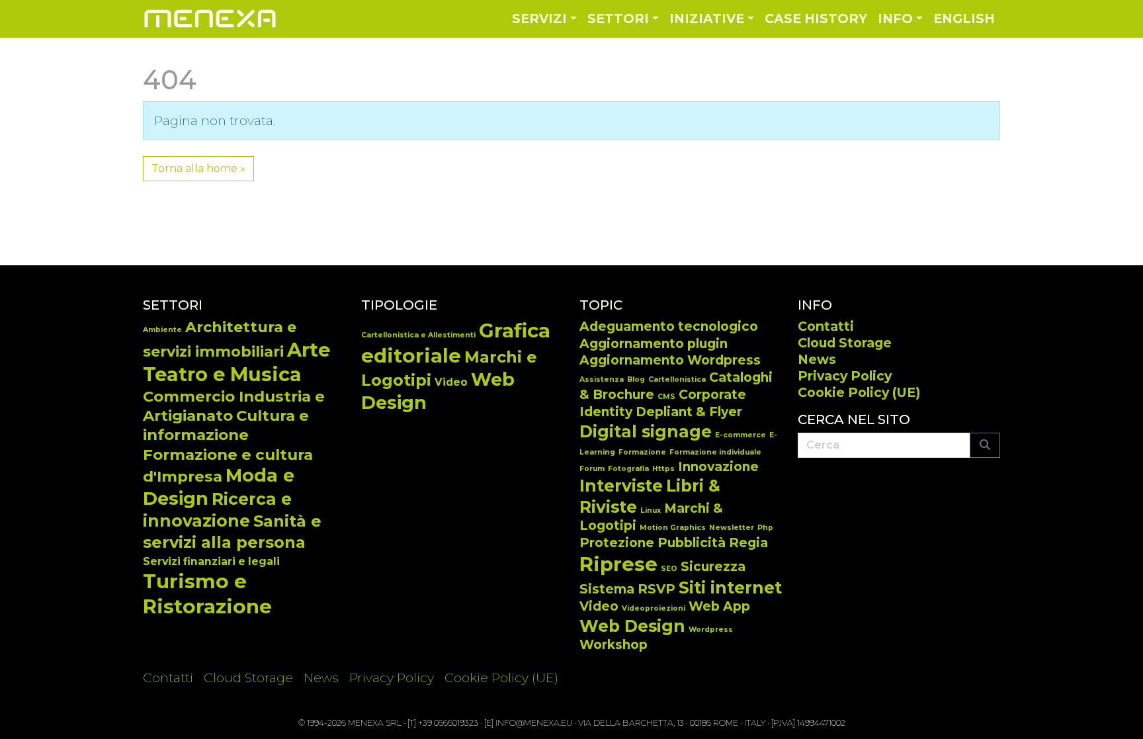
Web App (719, 606)
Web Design (632, 626)
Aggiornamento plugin (653, 343)
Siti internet (730, 587)
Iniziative (706, 18)
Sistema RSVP (627, 589)
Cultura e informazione (226, 425)
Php (765, 527)
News (817, 359)
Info (895, 18)
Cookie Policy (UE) (859, 392)
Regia (748, 542)
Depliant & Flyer (689, 411)
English (964, 18)
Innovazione (718, 466)
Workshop (613, 644)
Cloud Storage (845, 343)
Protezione (616, 542)
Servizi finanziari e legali (211, 561)
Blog (636, 379)
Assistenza (601, 379)
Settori (618, 18)
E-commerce (740, 435)
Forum (592, 468)
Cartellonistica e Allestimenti (418, 335)
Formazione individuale (715, 452)
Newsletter (731, 527)
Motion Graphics (673, 527)
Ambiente (162, 330)
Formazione (642, 452)
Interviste (621, 486)
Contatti (826, 326)
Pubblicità (691, 542)
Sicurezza (713, 566)
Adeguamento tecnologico (668, 326)
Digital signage (645, 431)
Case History (816, 18)
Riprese (618, 564)
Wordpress (711, 629)
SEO (669, 568)
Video (451, 382)
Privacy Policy (845, 376)
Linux (650, 510)
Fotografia (628, 468)
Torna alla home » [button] (198, 168)
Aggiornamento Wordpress (670, 360)
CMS (666, 396)
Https (663, 468)
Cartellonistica (677, 379)
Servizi (539, 18)
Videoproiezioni (653, 608)
